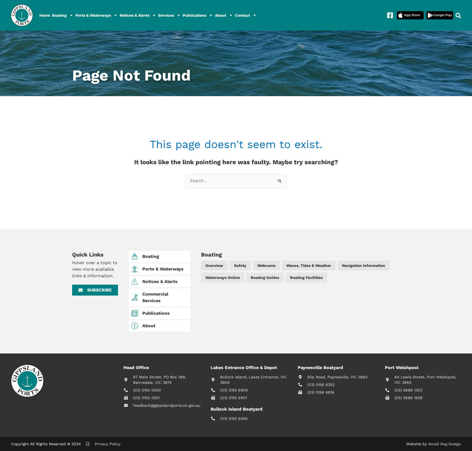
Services (166, 15)
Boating (59, 15)
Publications (194, 15)
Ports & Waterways (93, 15)
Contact (242, 15)
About (220, 15)
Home (44, 15)
